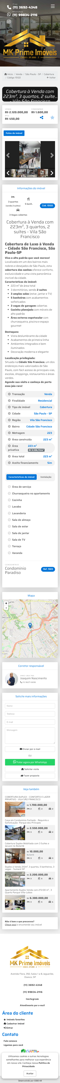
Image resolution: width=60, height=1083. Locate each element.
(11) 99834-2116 (25, 15)
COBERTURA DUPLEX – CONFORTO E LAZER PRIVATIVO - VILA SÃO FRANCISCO (27, 798)
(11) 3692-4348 (25, 7)
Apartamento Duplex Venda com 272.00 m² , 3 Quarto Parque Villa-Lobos (28, 891)
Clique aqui (10, 924)
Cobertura (49, 74)
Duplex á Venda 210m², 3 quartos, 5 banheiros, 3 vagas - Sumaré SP (29, 868)
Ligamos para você (13, 1045)
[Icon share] (9, 21)
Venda (19, 74)
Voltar (52, 77)
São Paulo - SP (33, 74)
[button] (9, 155)
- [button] (6, 608)
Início (10, 74)
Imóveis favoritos (16, 1019)
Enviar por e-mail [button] (31, 749)
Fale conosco (10, 1041)
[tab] (14, 133)
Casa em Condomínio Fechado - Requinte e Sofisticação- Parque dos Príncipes (27, 822)
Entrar (9, 1028)
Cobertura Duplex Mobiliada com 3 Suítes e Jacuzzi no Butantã (27, 845)
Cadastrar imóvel (15, 1023)
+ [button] (6, 603)
